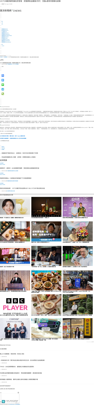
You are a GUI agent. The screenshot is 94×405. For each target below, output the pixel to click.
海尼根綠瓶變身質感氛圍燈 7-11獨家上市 (40, 217)
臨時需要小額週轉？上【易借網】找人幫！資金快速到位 (75, 266)
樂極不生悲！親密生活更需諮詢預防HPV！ (40, 242)
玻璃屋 (16, 180)
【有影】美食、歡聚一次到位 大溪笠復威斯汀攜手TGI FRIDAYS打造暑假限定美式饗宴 (46, 292)
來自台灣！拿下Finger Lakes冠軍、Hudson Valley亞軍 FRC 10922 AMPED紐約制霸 (76, 292)
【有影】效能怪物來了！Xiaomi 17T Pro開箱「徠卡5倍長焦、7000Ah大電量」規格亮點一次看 (45, 339)
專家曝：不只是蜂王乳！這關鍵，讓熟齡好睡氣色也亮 (12, 217)
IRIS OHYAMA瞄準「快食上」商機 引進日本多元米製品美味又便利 (46, 315)
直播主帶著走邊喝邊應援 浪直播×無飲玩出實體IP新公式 (75, 217)
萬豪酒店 (11, 180)
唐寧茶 (11, 64)
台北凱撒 (16, 170)
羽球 (14, 190)
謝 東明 (8, 190)
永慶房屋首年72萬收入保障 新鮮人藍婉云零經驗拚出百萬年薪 (76, 339)
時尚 (10, 190)
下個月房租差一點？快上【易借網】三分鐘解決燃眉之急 (43, 266)
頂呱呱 (10, 170)
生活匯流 (5, 57)
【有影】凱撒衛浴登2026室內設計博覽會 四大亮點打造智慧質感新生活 (15, 339)
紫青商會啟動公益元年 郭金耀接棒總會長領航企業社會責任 (13, 291)
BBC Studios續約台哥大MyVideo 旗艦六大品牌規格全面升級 (14, 315)
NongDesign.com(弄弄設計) (14, 404)
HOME (1, 57)
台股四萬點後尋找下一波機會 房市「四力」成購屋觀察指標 (76, 242)
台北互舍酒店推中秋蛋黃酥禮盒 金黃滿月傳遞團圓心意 (12, 242)
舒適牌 (17, 64)
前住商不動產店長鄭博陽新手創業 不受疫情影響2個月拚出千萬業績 (77, 315)
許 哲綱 (8, 64)
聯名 (12, 190)
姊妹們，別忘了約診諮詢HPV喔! (7, 266)
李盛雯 (8, 180)
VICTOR (14, 64)
